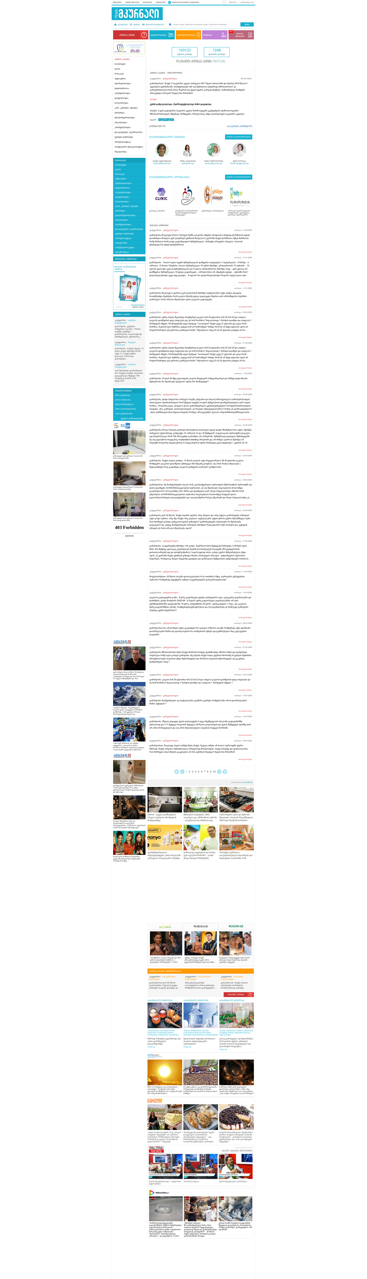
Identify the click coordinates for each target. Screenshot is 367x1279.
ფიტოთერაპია (122, 88)
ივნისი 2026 (137, 307)
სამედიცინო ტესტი (124, 247)
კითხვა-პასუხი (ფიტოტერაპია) (165, 971)
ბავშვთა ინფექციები (125, 321)
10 (214, 771)
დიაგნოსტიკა (122, 252)
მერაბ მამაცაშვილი (124, 404)
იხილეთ (245, 252)
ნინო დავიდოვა (122, 395)
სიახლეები (120, 64)
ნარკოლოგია (121, 103)
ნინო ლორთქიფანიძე (125, 409)
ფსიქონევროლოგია (125, 117)
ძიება (247, 25)
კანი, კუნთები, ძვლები (126, 107)
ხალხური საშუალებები (232, 978)
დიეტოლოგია (121, 98)
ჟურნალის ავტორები (125, 259)
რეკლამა (147, 2)
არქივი (118, 307)
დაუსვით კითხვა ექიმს (200, 61)
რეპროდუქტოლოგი (239, 163)
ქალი (117, 69)
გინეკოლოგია (170, 78)
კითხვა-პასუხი (122, 314)
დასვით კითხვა (236, 995)
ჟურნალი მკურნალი (154, 25)
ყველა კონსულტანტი (132, 418)
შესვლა (233, 2)
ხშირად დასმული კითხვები (185, 2)
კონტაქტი (161, 2)
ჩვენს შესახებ (132, 2)
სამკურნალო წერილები (162, 978)
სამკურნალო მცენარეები (198, 978)
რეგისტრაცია (247, 2)
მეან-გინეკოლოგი (162, 163)
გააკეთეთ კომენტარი (239, 126)
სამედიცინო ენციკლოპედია (129, 146)
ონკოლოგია (121, 122)
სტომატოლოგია (123, 83)
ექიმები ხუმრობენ (124, 137)
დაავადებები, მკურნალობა (128, 132)
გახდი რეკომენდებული (239, 137)
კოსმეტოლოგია (123, 127)
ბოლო (225, 771)
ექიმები (136, 25)
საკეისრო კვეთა (166, 120)
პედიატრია (120, 78)
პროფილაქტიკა (123, 142)
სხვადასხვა (121, 151)
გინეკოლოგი (188, 163)
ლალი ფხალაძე (122, 399)
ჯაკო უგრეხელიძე (123, 413)
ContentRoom (242, 782)
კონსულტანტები (123, 391)
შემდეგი (219, 771)
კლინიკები (122, 25)
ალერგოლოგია (122, 93)
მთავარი (117, 2)
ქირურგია (120, 112)
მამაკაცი (119, 73)
